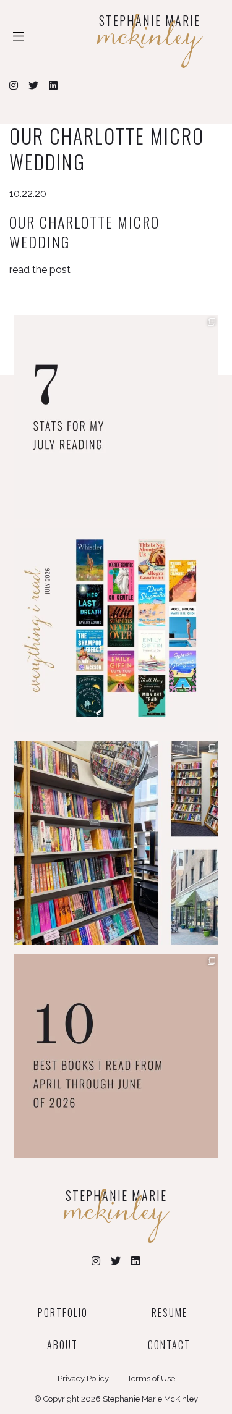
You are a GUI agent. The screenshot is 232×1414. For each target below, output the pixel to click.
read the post (40, 270)
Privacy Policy (83, 1378)
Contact (169, 1344)
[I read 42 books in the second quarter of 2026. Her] (116, 1056)
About (62, 1344)
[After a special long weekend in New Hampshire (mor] (116, 843)
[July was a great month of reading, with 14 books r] (116, 630)
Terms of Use (151, 1378)
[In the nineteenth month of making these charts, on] (116, 417)
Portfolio (63, 1312)
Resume (169, 1312)
